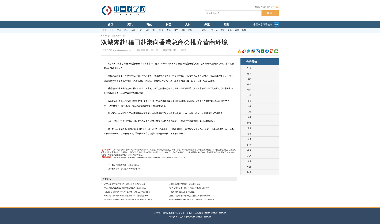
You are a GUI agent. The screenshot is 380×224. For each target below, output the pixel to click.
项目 (249, 128)
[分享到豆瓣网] (262, 51)
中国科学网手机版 (262, 24)
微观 (249, 73)
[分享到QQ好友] (253, 51)
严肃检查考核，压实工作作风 (127, 165)
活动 (249, 123)
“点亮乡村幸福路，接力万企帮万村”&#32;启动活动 (189, 188)
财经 (249, 90)
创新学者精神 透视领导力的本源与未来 (184, 184)
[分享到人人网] (267, 51)
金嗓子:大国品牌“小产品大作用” (127, 169)
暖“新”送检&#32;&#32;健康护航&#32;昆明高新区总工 (125, 188)
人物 (249, 117)
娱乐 (249, 150)
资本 (249, 134)
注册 (277, 7)
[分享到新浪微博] (244, 51)
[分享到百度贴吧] (258, 51)
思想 (249, 156)
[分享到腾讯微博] (249, 51)
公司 (249, 112)
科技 (108, 36)
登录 (272, 7)
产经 (249, 95)
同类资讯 (106, 179)
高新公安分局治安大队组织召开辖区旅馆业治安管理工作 (191, 196)
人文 (249, 161)
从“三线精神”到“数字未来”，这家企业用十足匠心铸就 (124, 184)
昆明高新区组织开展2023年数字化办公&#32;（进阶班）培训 (128, 200)
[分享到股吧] (272, 51)
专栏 (249, 79)
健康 (249, 139)
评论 (249, 101)
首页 (102, 36)
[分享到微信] (276, 51)
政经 (249, 84)
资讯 (113, 36)
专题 (249, 106)
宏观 (249, 68)
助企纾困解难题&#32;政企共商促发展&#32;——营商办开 (191, 200)
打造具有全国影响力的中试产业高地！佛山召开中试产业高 (127, 192)
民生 (249, 172)
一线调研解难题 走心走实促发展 (182, 192)
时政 (249, 166)
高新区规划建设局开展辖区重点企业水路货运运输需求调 (126, 196)
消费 (249, 145)
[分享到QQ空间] (239, 51)
